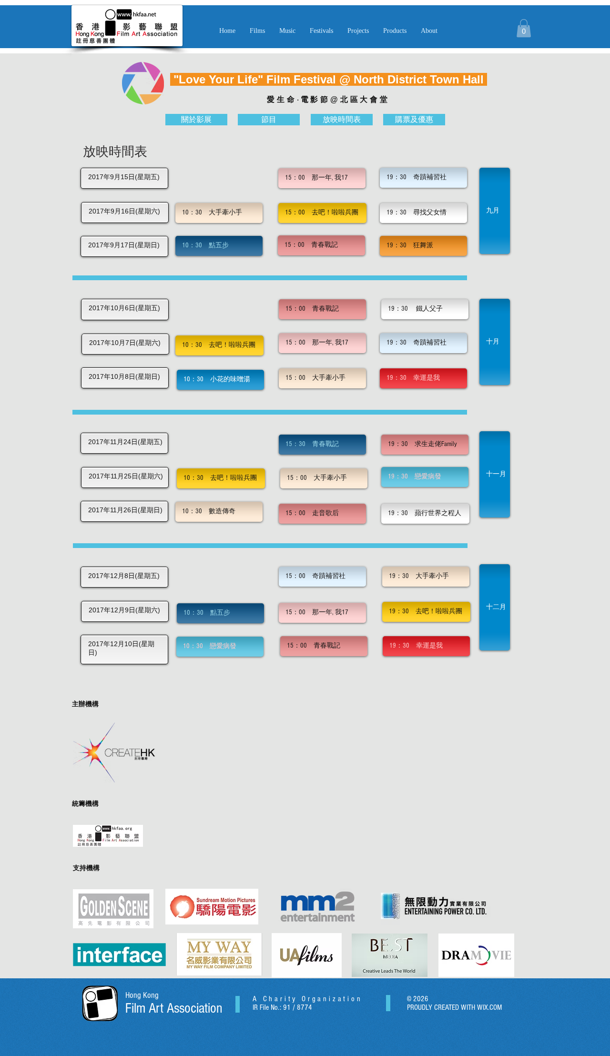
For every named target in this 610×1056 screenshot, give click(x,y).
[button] (287, 31)
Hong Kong (142, 995)
